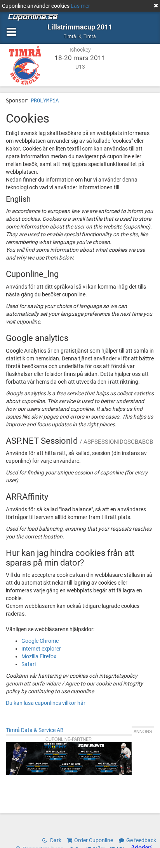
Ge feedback (141, 840)
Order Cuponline (93, 840)
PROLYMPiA (45, 100)
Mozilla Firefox (38, 656)
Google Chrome (40, 641)
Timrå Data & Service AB (35, 730)
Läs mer (80, 6)
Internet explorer (41, 649)
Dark (55, 840)
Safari (28, 664)
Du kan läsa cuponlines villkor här (45, 703)
